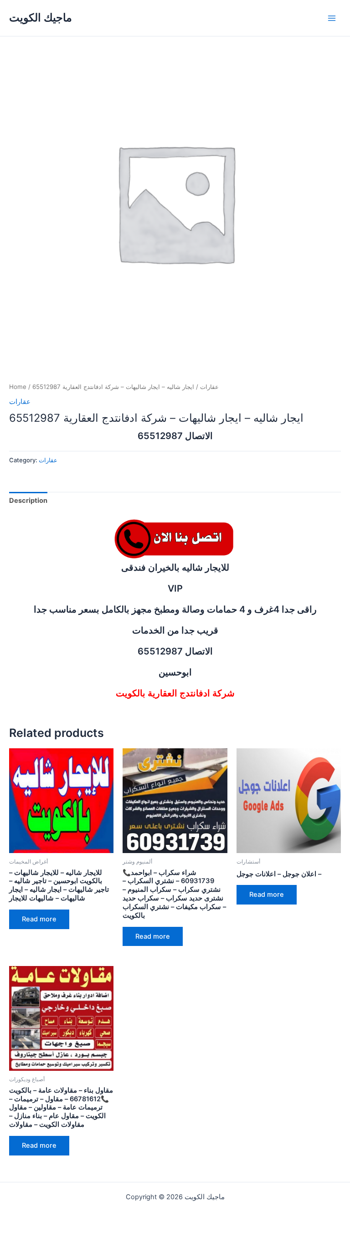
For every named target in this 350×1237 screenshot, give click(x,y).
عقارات (209, 386)
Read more (39, 919)
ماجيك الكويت (40, 17)
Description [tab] (28, 500)
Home (17, 386)
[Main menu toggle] (332, 18)
